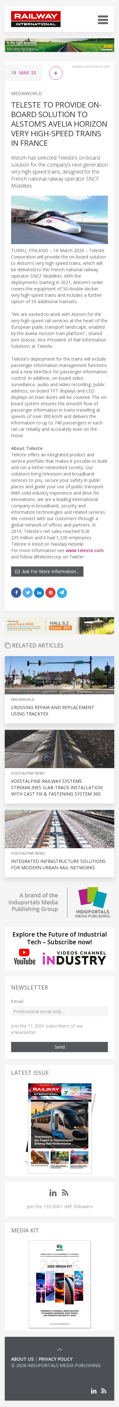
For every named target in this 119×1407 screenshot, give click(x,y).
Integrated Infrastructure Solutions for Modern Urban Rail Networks (58, 864)
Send (60, 1047)
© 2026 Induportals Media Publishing (56, 1365)
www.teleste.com (85, 550)
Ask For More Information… (49, 571)
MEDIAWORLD (26, 93)
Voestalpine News (27, 773)
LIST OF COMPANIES (32, 1372)
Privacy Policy (56, 1359)
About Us (22, 1359)
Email (17, 1001)
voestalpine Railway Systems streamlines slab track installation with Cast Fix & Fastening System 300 (56, 787)
